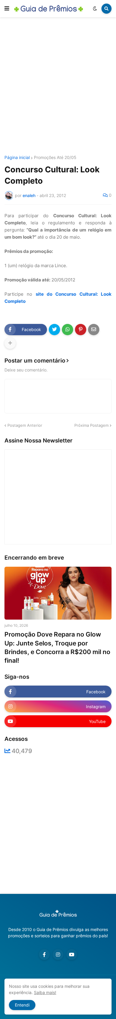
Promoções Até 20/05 (55, 157)
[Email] (93, 329)
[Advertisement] (58, 87)
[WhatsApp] (67, 329)
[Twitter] (54, 329)
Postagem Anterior (24, 425)
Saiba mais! (45, 992)
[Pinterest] (80, 329)
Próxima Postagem (91, 425)
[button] (7, 9)
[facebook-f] (44, 954)
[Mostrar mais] (10, 343)
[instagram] (58, 954)
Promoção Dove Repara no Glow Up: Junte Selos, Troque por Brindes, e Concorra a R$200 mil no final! (57, 647)
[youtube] (71, 954)
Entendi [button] (22, 1004)
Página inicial (17, 157)
